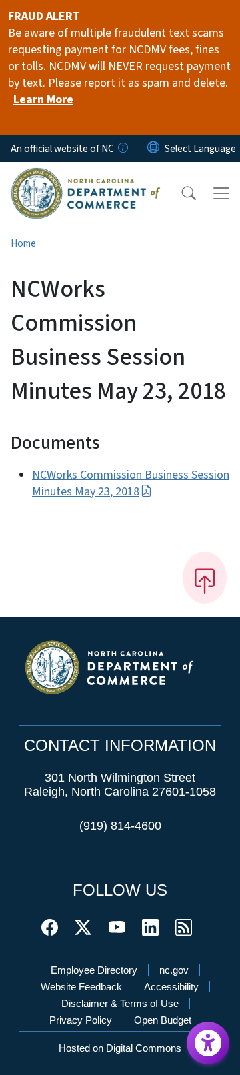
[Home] (86, 176)
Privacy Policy (80, 1020)
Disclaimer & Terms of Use (120, 1003)
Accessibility (171, 986)
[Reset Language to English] (153, 148)
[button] (180, 193)
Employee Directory (94, 970)
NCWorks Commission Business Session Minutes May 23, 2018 (130, 483)
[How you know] (122, 148)
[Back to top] (205, 578)
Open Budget (162, 1020)
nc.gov (174, 970)
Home (23, 243)
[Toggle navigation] (221, 193)
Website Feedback (81, 986)
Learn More (43, 99)
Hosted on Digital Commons (120, 1048)
